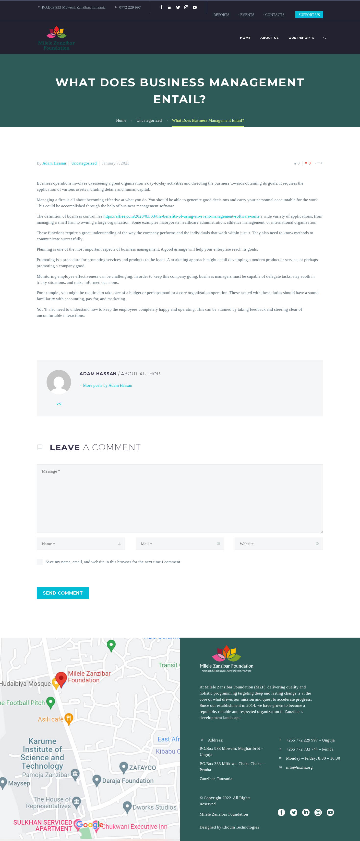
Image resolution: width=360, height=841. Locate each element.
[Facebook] (161, 7)
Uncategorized (84, 163)
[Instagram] (186, 7)
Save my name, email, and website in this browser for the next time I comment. (113, 561)
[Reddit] (77, 335)
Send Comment (63, 593)
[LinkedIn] (169, 7)
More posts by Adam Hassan (107, 385)
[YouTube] (194, 7)
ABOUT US (269, 38)
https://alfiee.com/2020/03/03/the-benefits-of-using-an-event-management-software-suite (181, 216)
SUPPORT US (309, 14)
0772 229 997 (130, 7)
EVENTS (247, 14)
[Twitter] (178, 7)
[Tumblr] (62, 335)
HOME (245, 38)
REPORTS (221, 14)
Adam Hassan (54, 163)
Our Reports (301, 38)
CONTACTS (274, 14)
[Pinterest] (55, 335)
